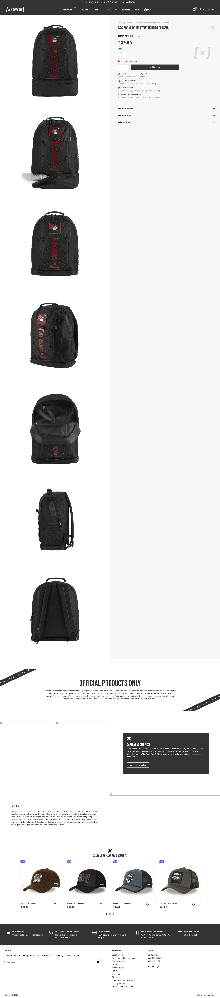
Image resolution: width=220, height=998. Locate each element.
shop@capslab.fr (155, 958)
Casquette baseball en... (30, 903)
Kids (137, 9)
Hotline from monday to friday (152, 931)
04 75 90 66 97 (154, 961)
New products (69, 9)
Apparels (111, 9)
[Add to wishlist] (213, 28)
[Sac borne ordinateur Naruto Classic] (55, 103)
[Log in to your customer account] (199, 9)
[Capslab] (15, 10)
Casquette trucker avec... (77, 903)
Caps (97, 9)
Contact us (153, 955)
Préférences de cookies (122, 987)
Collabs (84, 9)
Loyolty (150, 9)
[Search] (204, 10)
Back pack (126, 9)
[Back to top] (214, 981)
